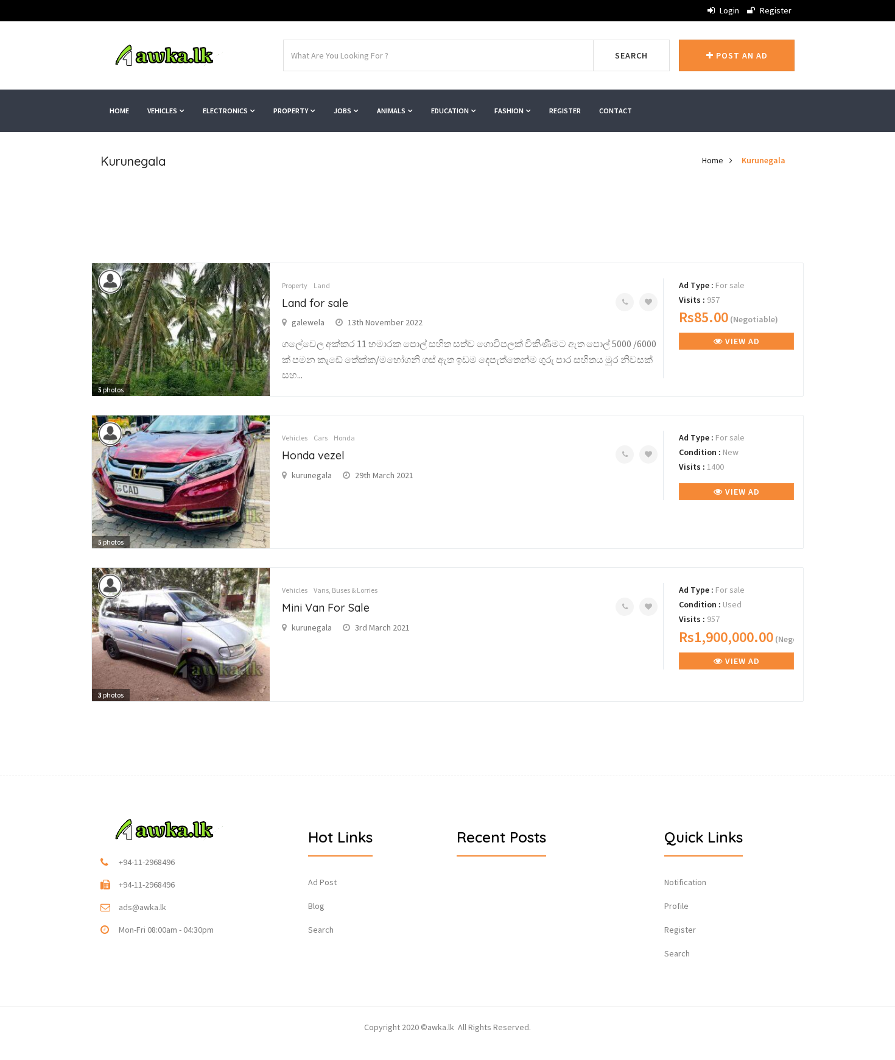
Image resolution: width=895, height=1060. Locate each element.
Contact (615, 110)
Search (631, 55)
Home (119, 110)
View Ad (741, 341)
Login (728, 10)
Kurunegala (763, 160)
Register (774, 10)
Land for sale (315, 303)
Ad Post (322, 882)
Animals (392, 110)
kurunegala (312, 475)
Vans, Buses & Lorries (345, 590)
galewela (308, 322)
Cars (321, 437)
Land (322, 285)
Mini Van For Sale (326, 608)
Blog (316, 905)
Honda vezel (313, 455)
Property (291, 110)
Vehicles (162, 110)
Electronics (226, 110)
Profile (676, 905)
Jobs (343, 110)
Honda (344, 437)
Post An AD (741, 55)
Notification (685, 882)
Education (450, 110)
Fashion (509, 110)
